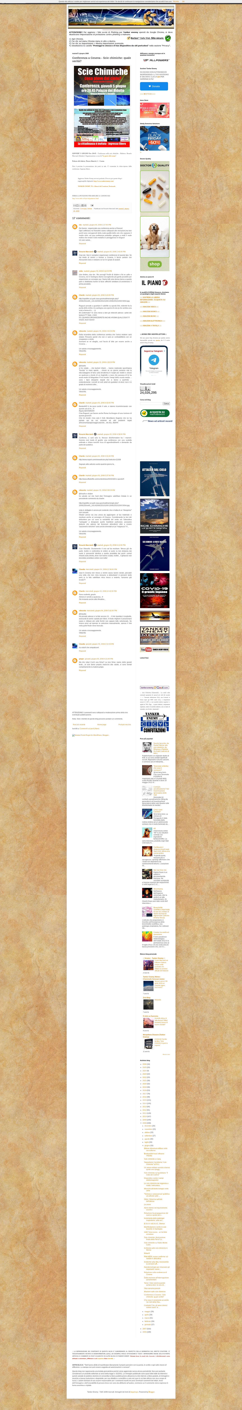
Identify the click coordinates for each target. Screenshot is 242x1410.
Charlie (82, 295)
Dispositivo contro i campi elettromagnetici (154, 1179)
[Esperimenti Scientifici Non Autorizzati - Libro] (155, 417)
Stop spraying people (152, 1288)
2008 (145, 1123)
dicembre (148, 1126)
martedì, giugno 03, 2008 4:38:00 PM (111, 434)
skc (80, 225)
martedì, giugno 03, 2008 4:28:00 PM (101, 362)
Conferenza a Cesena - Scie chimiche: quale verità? (155, 1296)
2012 (145, 1110)
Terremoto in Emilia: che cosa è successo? (161, 768)
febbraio (148, 1321)
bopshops (134, 1392)
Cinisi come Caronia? (157, 811)
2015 (145, 1100)
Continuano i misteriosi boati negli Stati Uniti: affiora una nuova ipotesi (161, 850)
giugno (147, 1146)
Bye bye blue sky (159, 870)
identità (110, 1358)
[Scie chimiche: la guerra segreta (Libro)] (154, 533)
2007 (145, 1329)
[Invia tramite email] (74, 205)
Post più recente (79, 725)
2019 (145, 1087)
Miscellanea (158, 889)
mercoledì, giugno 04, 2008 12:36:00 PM (101, 569)
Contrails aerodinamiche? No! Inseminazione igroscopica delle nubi (161, 791)
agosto (147, 1139)
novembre (149, 1129)
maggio (148, 1312)
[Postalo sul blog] (77, 205)
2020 (145, 1084)
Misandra (158, 1000)
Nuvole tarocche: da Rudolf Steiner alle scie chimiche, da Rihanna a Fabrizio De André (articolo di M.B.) (161, 748)
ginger (81, 659)
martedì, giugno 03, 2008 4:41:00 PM (100, 456)
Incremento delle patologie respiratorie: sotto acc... (154, 1219)
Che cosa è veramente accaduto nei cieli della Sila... (156, 1301)
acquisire (100, 1358)
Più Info (176, 2)
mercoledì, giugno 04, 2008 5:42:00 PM (102, 611)
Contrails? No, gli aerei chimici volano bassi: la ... (155, 1306)
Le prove (147, 1204)
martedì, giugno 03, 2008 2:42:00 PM (111, 252)
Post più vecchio (124, 725)
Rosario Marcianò (86, 252)
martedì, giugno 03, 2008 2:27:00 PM (97, 225)
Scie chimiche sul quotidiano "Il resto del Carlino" (156, 1174)
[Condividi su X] (80, 205)
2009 (145, 1120)
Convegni (83, 208)
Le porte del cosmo (109, 156)
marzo (147, 1318)
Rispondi (82, 244)
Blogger (151, 1392)
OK (183, 2)
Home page (101, 725)
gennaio (148, 1325)
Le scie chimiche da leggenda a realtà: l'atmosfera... (156, 1184)
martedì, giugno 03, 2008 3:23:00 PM (100, 295)
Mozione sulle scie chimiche (155, 1292)
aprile (147, 1315)
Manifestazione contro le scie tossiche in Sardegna (155, 1228)
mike (81, 271)
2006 (145, 1332)
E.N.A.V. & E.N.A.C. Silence (154, 1224)
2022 (145, 1077)
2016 (145, 1097)
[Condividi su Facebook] (82, 205)
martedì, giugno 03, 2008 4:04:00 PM (101, 331)
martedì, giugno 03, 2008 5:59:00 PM (101, 490)
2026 (145, 1064)
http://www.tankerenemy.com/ (104, 181)
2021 (145, 1081)
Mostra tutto (166, 1054)
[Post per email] (91, 205)
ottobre (147, 1132)
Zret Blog (146, 998)
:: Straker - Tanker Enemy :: (154, 958)
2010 (145, 1116)
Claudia (82, 569)
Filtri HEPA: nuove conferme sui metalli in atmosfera (156, 1258)
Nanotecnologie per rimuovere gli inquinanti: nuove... (157, 1268)
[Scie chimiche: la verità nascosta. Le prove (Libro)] (154, 570)
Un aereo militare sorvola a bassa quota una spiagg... (157, 1168)
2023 (145, 1074)
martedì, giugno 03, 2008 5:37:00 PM (100, 476)
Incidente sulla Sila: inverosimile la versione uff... (156, 1263)
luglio (147, 1142)
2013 (145, 1107)
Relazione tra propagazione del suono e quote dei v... (156, 1214)
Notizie (89, 208)
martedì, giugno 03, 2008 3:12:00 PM (98, 271)
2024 (145, 1071)
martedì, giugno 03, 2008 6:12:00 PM (111, 545)
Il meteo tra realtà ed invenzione (161, 933)
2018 (145, 1090)
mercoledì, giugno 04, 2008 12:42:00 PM (101, 591)
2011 (145, 1113)
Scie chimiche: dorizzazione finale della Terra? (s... (154, 1238)
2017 (145, 1094)
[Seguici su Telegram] (154, 378)
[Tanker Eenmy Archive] (155, 621)
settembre (149, 1136)
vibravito (82, 331)
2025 (145, 1067)
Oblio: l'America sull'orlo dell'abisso (153, 1200)
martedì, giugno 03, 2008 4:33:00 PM (100, 403)
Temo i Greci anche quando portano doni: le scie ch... (154, 1284)
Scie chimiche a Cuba (152, 1159)
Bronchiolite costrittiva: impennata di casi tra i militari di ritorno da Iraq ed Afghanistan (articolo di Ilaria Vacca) (161, 913)
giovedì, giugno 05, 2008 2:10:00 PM (100, 644)
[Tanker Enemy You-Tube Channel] (154, 652)
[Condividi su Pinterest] (85, 205)
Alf (154, 828)
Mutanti (147, 1253)
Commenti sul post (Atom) (89, 729)
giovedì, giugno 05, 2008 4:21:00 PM (99, 659)
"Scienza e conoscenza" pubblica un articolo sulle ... (156, 1195)
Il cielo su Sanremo (150, 1016)
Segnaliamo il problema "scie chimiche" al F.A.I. (155, 1163)
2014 (145, 1103)
